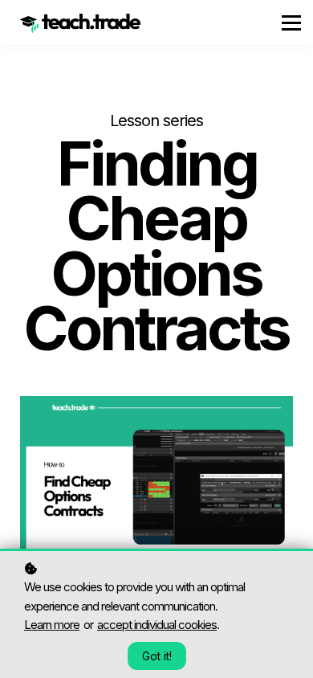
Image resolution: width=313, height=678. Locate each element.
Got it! (157, 656)
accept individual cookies (157, 624)
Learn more (51, 624)
